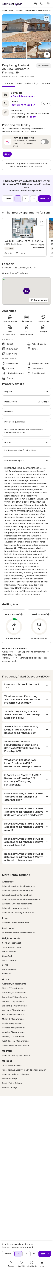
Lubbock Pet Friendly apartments (18, 912)
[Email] (35, 4)
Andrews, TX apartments (13, 1010)
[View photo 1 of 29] (26, 28)
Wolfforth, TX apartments (14, 984)
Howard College (9, 1087)
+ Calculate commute (23, 96)
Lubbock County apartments (16, 1055)
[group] (24, 228)
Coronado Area (9, 969)
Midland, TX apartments (13, 1019)
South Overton (9, 960)
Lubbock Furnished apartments (17, 904)
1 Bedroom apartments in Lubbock (18, 932)
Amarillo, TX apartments (13, 1032)
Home (4, 11)
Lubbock (33, 11)
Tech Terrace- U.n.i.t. (11, 947)
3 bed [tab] (7, 154)
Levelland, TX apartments (14, 992)
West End (6, 973)
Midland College (9, 1078)
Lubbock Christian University (15, 1074)
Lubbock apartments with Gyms (17, 890)
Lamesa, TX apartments (13, 1001)
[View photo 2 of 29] (14, 50)
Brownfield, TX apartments (14, 997)
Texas (11, 11)
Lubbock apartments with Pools (17, 895)
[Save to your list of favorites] (46, 18)
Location (46, 83)
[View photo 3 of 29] (39, 50)
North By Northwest (11, 943)
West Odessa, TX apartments (15, 1041)
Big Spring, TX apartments (14, 1006)
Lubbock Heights (13, 241)
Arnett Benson (9, 951)
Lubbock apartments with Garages (18, 886)
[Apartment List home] (12, 3)
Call (48, 103)
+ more (32, 117)
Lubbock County (22, 11)
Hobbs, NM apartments (13, 1014)
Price (19, 83)
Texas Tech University (12, 1065)
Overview (9, 83)
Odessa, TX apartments (13, 1036)
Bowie (5, 965)
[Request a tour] (48, 4)
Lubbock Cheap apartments (15, 922)
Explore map (40, 300)
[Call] (41, 4)
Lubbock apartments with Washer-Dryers (21, 899)
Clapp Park (7, 956)
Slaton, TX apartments (12, 988)
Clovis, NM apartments (12, 1023)
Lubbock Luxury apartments (15, 908)
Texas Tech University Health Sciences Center (24, 1070)
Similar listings (31, 83)
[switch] (26, 142)
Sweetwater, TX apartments (15, 1045)
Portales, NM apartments (14, 1028)
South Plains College (12, 1083)
